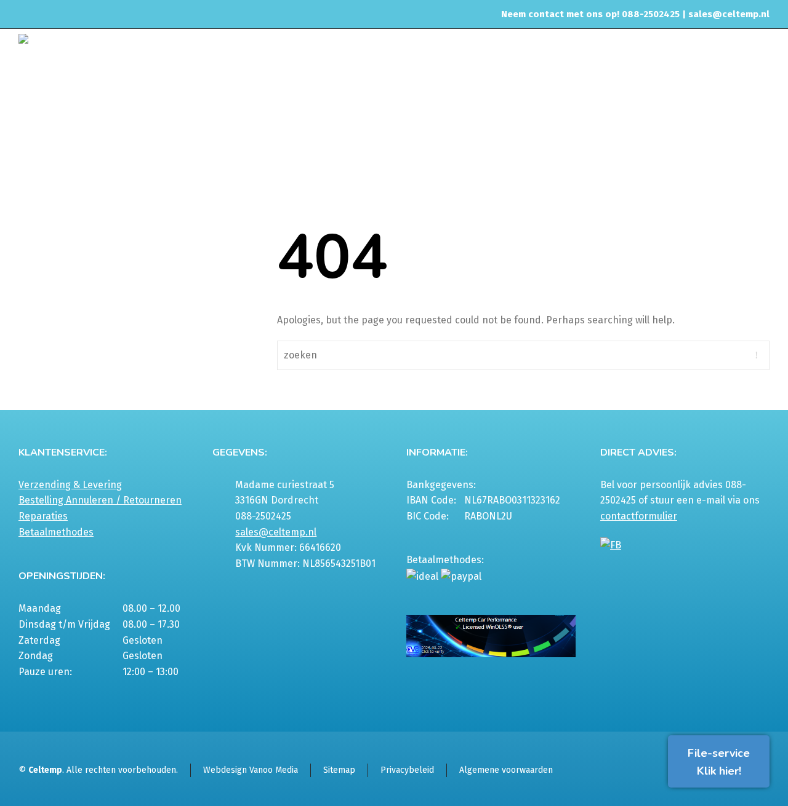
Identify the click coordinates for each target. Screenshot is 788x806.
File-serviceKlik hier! (719, 762)
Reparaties (43, 516)
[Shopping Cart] (762, 121)
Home (630, 119)
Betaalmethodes (56, 532)
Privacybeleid (407, 770)
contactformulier (638, 516)
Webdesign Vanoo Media (250, 770)
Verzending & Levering (70, 485)
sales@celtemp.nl (729, 14)
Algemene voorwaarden (506, 770)
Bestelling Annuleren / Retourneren (100, 500)
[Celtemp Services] (114, 59)
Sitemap (339, 770)
